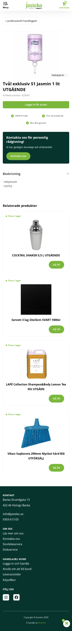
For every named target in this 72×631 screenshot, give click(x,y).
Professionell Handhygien (22, 20)
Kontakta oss (18, 156)
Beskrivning (11, 174)
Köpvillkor (9, 580)
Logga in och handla (16, 563)
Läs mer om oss (13, 533)
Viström (42, 622)
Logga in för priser (36, 104)
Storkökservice (12, 544)
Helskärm (58, 75)
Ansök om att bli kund (17, 569)
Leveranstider (12, 574)
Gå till (56, 264)
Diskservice (10, 549)
